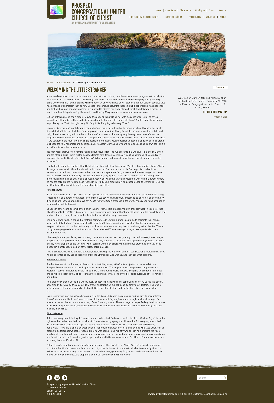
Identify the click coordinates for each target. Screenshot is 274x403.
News (221, 10)
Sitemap (198, 393)
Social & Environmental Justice (144, 17)
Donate (222, 17)
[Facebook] (49, 377)
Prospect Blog (195, 17)
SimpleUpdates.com (169, 393)
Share (219, 87)
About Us (169, 10)
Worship (198, 10)
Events (211, 10)
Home (158, 10)
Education (184, 10)
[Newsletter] (57, 377)
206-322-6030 (54, 393)
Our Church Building (173, 17)
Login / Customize (218, 393)
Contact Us (210, 17)
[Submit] (224, 377)
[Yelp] (64, 377)
